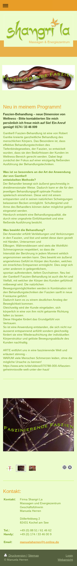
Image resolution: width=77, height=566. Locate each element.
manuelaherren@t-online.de (39, 542)
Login (69, 555)
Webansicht (65, 559)
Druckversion (17, 555)
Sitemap (33, 555)
